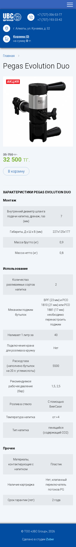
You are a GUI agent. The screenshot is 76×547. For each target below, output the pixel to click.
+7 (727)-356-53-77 (49, 14)
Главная (9, 56)
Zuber (50, 539)
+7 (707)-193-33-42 (49, 19)
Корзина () (21, 36)
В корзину (16, 171)
